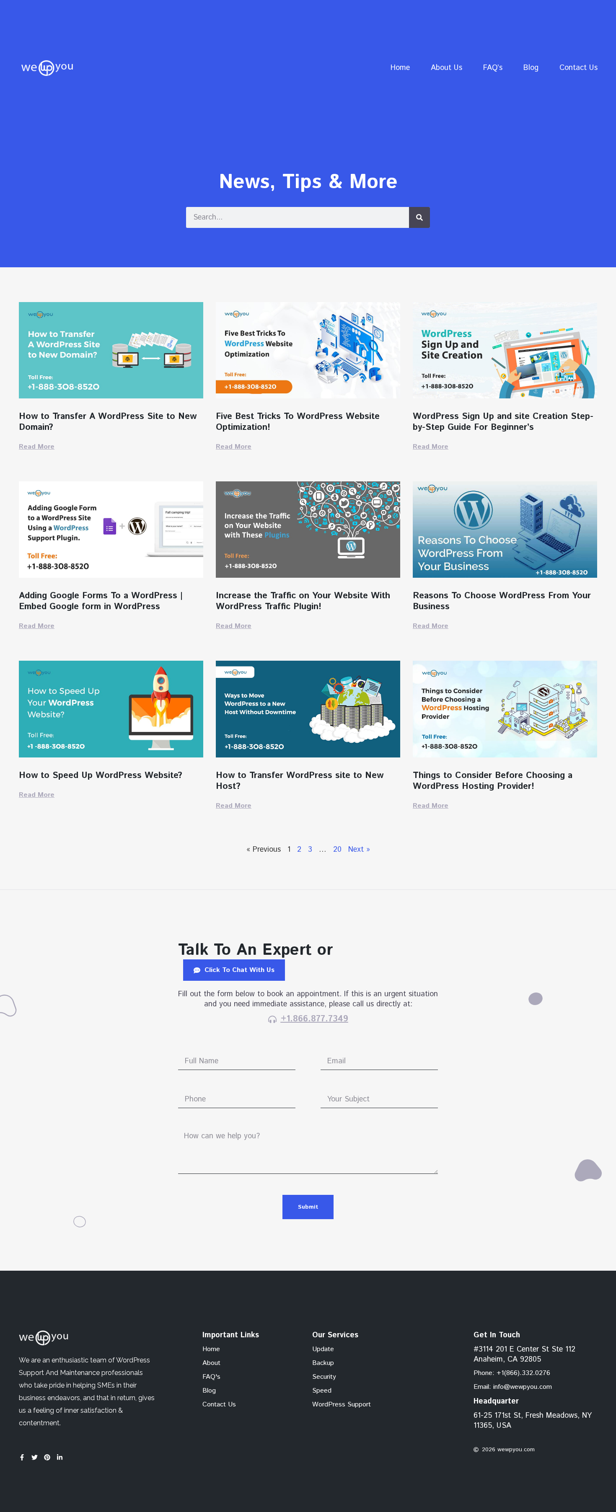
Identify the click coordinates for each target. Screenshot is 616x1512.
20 (337, 849)
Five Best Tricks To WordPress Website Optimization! (298, 422)
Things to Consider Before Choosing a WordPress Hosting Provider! (492, 781)
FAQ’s (492, 68)
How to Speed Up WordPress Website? (100, 775)
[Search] (419, 217)
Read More (36, 447)
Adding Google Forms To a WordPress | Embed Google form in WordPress (101, 601)
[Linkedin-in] (60, 1457)
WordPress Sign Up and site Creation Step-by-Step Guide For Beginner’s (503, 422)
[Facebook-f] (22, 1457)
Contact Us (578, 68)
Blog (530, 68)
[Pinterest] (47, 1457)
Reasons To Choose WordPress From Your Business (502, 601)
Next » (359, 849)
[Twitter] (34, 1457)
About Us (446, 68)
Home (400, 68)
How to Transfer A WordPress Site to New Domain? (108, 422)
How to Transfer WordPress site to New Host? (299, 781)
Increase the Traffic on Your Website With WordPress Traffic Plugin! (303, 601)
